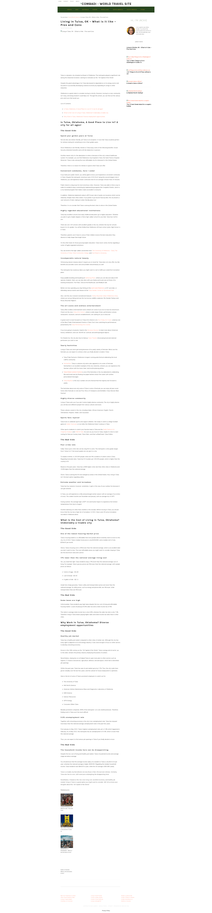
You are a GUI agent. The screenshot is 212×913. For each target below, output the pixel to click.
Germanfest (67, 363)
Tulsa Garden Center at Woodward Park (101, 290)
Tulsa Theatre (92, 338)
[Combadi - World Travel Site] (106, 4)
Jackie (70, 28)
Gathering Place (90, 278)
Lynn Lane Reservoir (97, 288)
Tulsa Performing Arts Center (81, 324)
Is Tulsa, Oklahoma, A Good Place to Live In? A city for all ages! (83, 109)
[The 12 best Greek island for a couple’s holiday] (139, 102)
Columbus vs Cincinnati (66, 901)
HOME (59, 1)
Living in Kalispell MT (96, 901)
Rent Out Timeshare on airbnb (68, 895)
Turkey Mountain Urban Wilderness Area (105, 296)
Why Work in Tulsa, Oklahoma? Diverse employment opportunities (84, 116)
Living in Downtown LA (127, 899)
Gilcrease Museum (93, 330)
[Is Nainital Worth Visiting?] (134, 91)
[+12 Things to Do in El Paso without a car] (138, 70)
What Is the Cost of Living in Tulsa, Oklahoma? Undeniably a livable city (86, 113)
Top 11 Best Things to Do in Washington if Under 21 (136, 61)
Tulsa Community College (81, 253)
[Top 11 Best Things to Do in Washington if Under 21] (139, 58)
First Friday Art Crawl (104, 320)
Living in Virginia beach (66, 899)
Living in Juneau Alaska (96, 897)
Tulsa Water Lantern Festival (73, 372)
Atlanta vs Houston (126, 901)
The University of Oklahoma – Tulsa (103, 250)
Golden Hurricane (71, 424)
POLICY (72, 1)
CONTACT (65, 1)
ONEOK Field (79, 432)
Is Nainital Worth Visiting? (135, 93)
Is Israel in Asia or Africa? (135, 83)
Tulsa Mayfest (68, 380)
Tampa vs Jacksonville (126, 895)
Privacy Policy (106, 910)
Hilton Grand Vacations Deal (68, 897)
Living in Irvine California (97, 899)
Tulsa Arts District (79, 312)
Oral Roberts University (99, 253)
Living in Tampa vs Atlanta (127, 897)
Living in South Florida (96, 895)
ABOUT (77, 1)
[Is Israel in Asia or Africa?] (134, 81)
